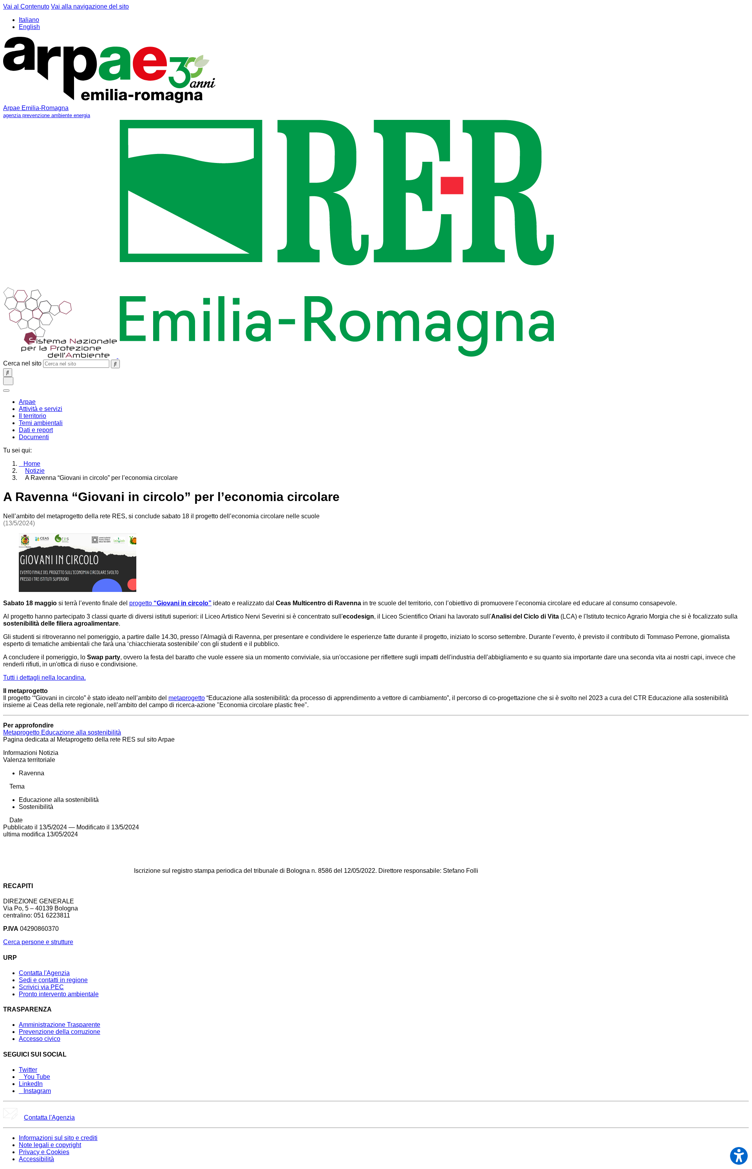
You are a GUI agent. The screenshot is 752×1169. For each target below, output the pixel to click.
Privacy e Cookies (44, 1152)
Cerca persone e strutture (38, 942)
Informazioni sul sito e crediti (58, 1138)
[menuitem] (27, 401)
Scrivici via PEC (41, 987)
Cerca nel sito (22, 363)
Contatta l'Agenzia (44, 973)
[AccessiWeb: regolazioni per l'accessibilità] (739, 1156)
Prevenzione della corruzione (59, 1031)
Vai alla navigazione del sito (90, 6)
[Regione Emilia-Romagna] (337, 356)
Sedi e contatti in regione (53, 980)
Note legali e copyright (50, 1145)
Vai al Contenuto (26, 6)
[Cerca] (115, 364)
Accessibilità (36, 1159)
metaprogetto (186, 698)
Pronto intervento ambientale (59, 994)
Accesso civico (39, 1038)
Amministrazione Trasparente (59, 1024)
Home (32, 463)
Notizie (35, 470)
